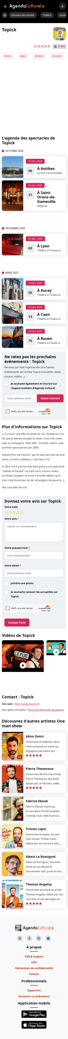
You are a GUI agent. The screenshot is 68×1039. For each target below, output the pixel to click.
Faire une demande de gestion (46, 710)
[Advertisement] (34, 97)
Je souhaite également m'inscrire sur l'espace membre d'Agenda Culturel (34, 386)
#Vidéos (39, 55)
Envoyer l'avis (16, 622)
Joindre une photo (22, 583)
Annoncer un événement (34, 996)
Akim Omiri (35, 736)
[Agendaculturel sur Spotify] (48, 938)
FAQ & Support (34, 956)
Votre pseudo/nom (16, 548)
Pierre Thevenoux (40, 769)
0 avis (61, 46)
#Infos (7, 55)
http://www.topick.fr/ (27, 704)
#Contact (57, 55)
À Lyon (43, 245)
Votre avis (11, 518)
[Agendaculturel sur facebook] (29, 938)
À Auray (44, 290)
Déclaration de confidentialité (34, 968)
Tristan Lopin (36, 829)
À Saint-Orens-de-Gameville (46, 197)
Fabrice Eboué (37, 801)
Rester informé (50, 398)
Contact (34, 974)
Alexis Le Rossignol (41, 856)
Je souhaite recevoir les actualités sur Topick (34, 594)
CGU (34, 962)
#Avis (23, 55)
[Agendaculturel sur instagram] (39, 938)
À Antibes (46, 168)
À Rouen (44, 338)
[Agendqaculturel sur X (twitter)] (20, 938)
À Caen (43, 314)
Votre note (11, 507)
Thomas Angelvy (39, 884)
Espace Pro (34, 990)
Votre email (12, 565)
